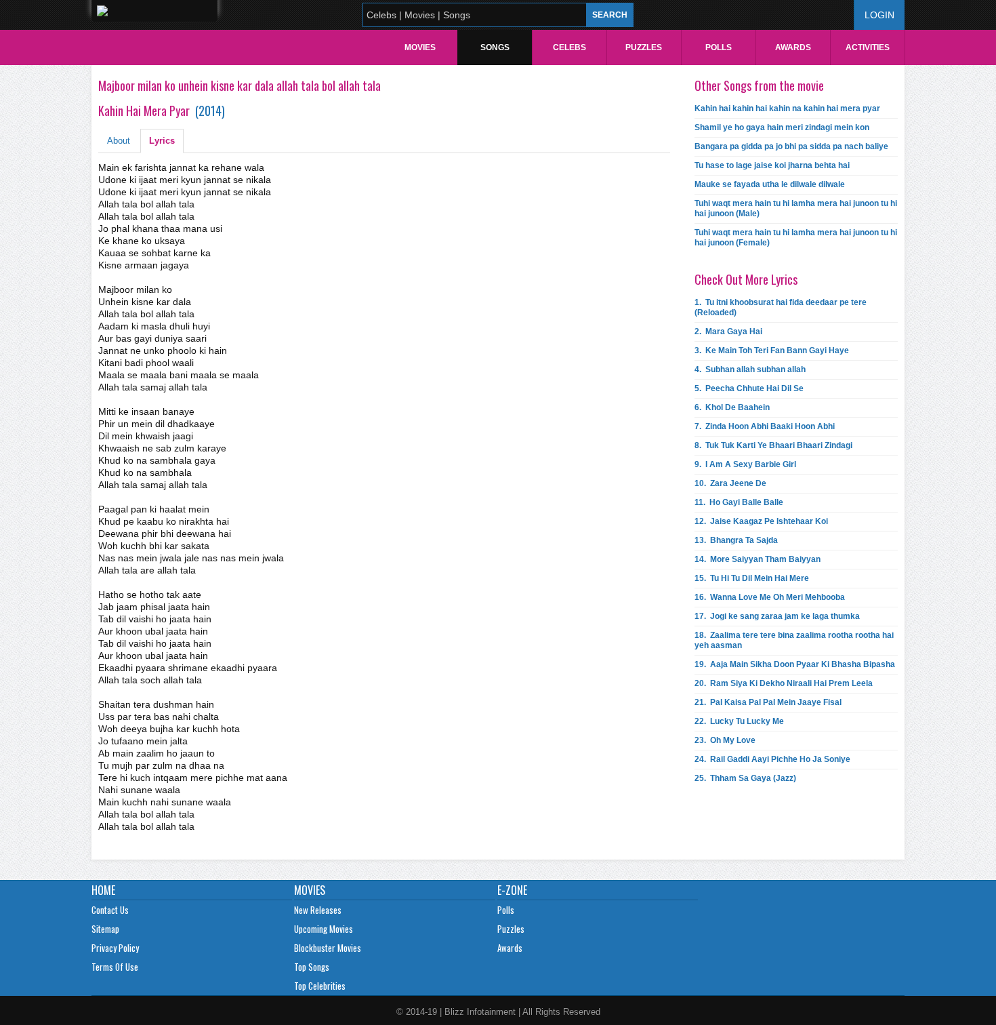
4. (750, 369)
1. (780, 307)
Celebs (569, 47)
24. (772, 759)
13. (736, 540)
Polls (718, 47)
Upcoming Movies (323, 929)
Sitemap (105, 929)
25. (745, 778)
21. (768, 702)
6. (732, 407)
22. (739, 721)
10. (730, 483)
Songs (495, 47)
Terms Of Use (114, 966)
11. (738, 502)
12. (761, 521)
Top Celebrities (320, 985)
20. (783, 683)
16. (769, 597)
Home (103, 890)
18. (794, 640)
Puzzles (643, 47)
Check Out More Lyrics (745, 279)
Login (879, 14)
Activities (868, 47)
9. (745, 464)
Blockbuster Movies (327, 947)
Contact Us (110, 910)
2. (728, 331)
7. (764, 426)
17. (777, 616)
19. (794, 664)
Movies (420, 47)
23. (724, 740)
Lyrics (162, 141)
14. (757, 559)
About (118, 141)
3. (771, 350)
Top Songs (311, 966)
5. (749, 388)
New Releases (317, 910)
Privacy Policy (115, 947)
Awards (793, 47)
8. (773, 445)
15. (751, 578)
